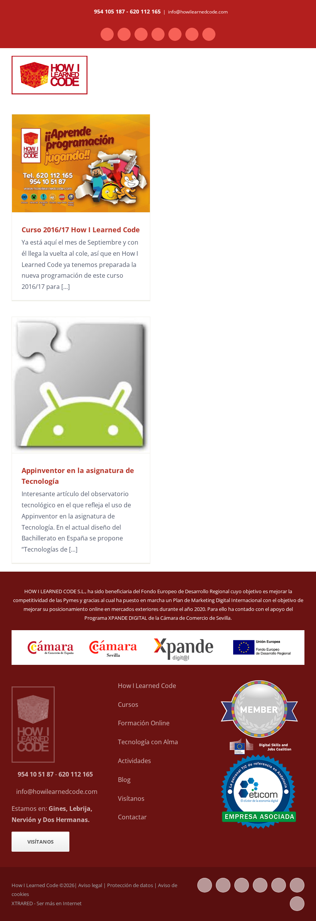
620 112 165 (145, 11)
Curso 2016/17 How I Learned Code (81, 229)
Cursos (128, 704)
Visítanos (131, 798)
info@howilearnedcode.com (198, 11)
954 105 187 (109, 11)
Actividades (134, 761)
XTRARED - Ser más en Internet (47, 903)
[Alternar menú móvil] (301, 69)
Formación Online (144, 723)
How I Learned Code (147, 685)
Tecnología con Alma (148, 742)
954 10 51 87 (36, 774)
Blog (124, 779)
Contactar (132, 817)
